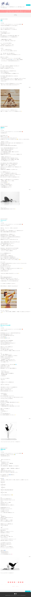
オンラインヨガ (17, 10)
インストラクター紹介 (27, 10)
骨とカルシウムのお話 (5, 325)
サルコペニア (4, 220)
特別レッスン (21, 10)
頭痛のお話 (3, 449)
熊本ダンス (2, 326)
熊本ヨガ (2, 21)
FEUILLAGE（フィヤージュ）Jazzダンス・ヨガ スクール (13, 595)
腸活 (1, 20)
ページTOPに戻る (28, 591)
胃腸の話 (2, 127)
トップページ (2, 10)
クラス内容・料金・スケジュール (9, 10)
